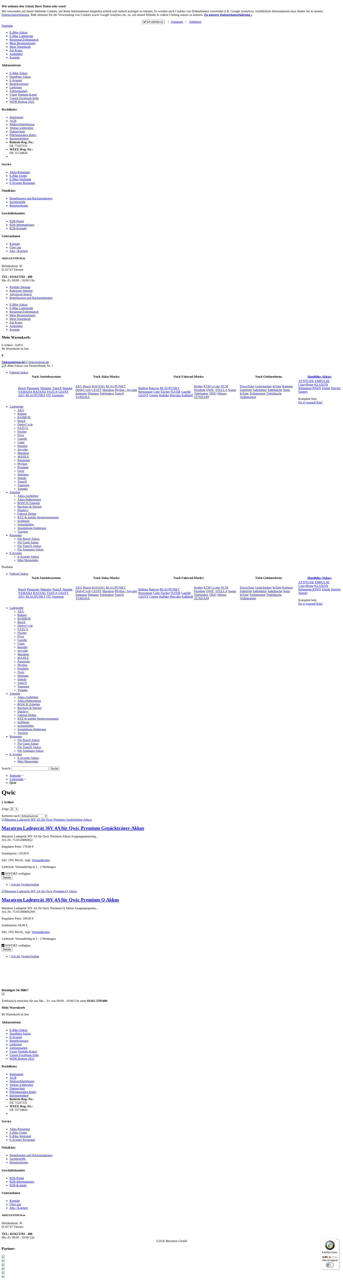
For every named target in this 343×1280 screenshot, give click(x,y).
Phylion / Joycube (126, 390)
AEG (21, 395)
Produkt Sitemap (20, 287)
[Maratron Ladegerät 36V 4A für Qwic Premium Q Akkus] (39, 891)
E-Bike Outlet (18, 175)
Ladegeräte (16, 779)
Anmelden (16, 54)
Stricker (336, 388)
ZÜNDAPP (201, 397)
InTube (277, 386)
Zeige (5, 809)
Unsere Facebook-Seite (24, 98)
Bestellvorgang (19, 84)
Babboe (143, 388)
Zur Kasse (16, 50)
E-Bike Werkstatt (20, 179)
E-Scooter (16, 80)
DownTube (247, 386)
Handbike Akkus (20, 76)
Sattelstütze (260, 390)
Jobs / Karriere (19, 251)
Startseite (7, 25)
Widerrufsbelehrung (22, 124)
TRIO (213, 393)
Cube (156, 391)
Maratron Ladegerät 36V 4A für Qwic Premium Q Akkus (60, 899)
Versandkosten (41, 860)
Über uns (15, 247)
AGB (13, 120)
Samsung (81, 393)
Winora (221, 393)
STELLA (221, 390)
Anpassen (177, 21)
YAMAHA (25, 391)
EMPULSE (322, 381)
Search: (6, 768)
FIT (48, 395)
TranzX (57, 388)
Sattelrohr (246, 390)
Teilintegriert (257, 393)
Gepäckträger (263, 386)
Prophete (199, 390)
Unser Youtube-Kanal (23, 94)
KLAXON (321, 384)
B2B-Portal (17, 221)
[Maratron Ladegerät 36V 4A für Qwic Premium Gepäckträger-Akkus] (47, 819)
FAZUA (52, 391)
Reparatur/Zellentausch (24, 39)
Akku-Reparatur (20, 172)
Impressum (16, 117)
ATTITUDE (306, 381)
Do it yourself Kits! (310, 402)
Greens (153, 395)
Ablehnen (195, 21)
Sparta (232, 390)
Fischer (165, 391)
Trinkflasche (274, 393)
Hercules (175, 395)
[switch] (330, 1265)
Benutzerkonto (19, 205)
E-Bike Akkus (18, 32)
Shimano (45, 388)
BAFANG (39, 391)
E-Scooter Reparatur (22, 183)
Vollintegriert (248, 397)
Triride (326, 388)
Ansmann (58, 395)
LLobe (215, 386)
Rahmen (287, 386)
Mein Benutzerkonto (22, 43)
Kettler (198, 386)
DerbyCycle (83, 390)
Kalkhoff (187, 395)
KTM (207, 386)
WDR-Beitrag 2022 (22, 101)
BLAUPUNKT (35, 395)
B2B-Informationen (22, 224)
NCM (224, 386)
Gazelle (186, 391)
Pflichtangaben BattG (23, 135)
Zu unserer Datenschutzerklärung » (228, 14)
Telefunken (107, 393)
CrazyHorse (305, 384)
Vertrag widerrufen (21, 128)
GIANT (63, 391)
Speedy (303, 391)
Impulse (67, 388)
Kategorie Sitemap (21, 290)
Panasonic (33, 388)
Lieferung (16, 87)
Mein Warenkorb (20, 46)
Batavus (154, 388)
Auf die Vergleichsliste (25, 884)
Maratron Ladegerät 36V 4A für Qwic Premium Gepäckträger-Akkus (73, 828)
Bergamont (145, 391)
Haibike (164, 395)
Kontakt (15, 57)
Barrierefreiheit (19, 138)
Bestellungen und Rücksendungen (31, 198)
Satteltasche (275, 390)
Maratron (108, 390)
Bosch (22, 388)
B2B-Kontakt (18, 228)
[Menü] (336, 1240)
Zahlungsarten (18, 91)
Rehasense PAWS (309, 388)
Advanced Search (21, 294)
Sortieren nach (11, 816)
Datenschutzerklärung (15, 14)
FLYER (175, 391)
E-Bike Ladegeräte (21, 36)
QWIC (210, 390)
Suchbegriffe (18, 202)
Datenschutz (17, 131)
